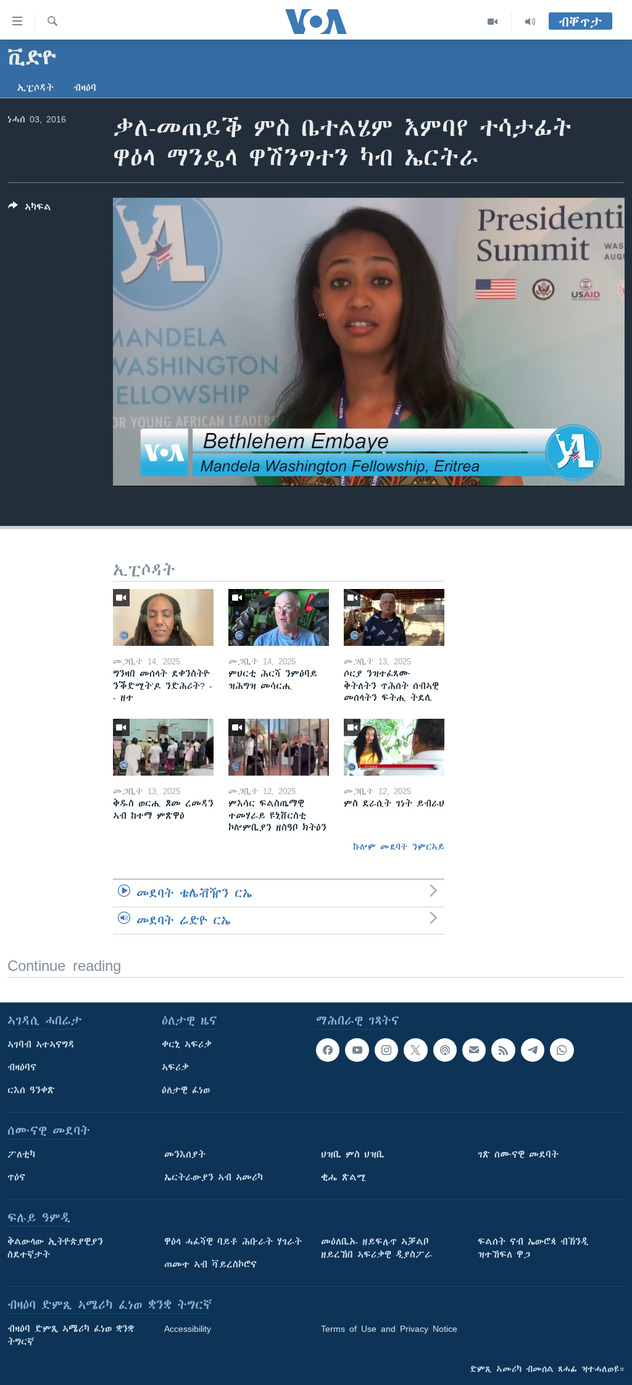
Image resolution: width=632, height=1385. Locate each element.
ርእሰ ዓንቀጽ (31, 1090)
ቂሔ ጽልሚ (343, 1177)
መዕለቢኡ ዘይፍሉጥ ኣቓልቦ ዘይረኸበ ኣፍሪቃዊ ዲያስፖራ (376, 1248)
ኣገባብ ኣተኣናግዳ (41, 1044)
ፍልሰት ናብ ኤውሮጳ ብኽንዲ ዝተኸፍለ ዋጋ (533, 1248)
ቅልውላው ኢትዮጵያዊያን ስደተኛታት (55, 1248)
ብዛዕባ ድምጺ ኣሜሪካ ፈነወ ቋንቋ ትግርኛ (70, 1335)
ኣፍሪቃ (175, 1067)
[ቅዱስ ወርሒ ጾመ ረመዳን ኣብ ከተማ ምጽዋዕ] (163, 747)
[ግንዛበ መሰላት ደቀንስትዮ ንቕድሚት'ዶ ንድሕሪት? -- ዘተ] (163, 617)
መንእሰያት (185, 1154)
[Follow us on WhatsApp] (561, 1050)
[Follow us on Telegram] (532, 1050)
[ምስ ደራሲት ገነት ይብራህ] (394, 747)
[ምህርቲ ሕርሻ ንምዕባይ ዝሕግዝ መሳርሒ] (278, 617)
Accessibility (187, 1328)
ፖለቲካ (21, 1154)
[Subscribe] (474, 1050)
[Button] (29, 209)
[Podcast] (445, 1050)
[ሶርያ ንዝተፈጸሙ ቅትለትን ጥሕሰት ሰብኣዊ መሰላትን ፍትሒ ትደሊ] (394, 617)
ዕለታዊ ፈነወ (186, 1090)
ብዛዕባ (84, 87)
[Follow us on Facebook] (327, 1050)
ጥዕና (16, 1177)
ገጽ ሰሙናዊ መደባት (518, 1154)
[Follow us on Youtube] (356, 1050)
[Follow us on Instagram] (386, 1050)
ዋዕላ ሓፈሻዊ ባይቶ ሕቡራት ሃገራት (233, 1241)
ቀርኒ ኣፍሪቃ (187, 1044)
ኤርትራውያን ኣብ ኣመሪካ (213, 1177)
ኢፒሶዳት (35, 87)
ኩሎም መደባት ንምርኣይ (398, 847)
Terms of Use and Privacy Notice (389, 1328)
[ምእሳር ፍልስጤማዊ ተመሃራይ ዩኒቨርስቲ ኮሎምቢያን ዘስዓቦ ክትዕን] (278, 747)
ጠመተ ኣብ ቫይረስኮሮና (210, 1264)
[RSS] (503, 1050)
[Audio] (530, 21)
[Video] (493, 21)
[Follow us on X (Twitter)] (415, 1050)
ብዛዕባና (21, 1067)
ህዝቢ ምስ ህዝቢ (353, 1154)
